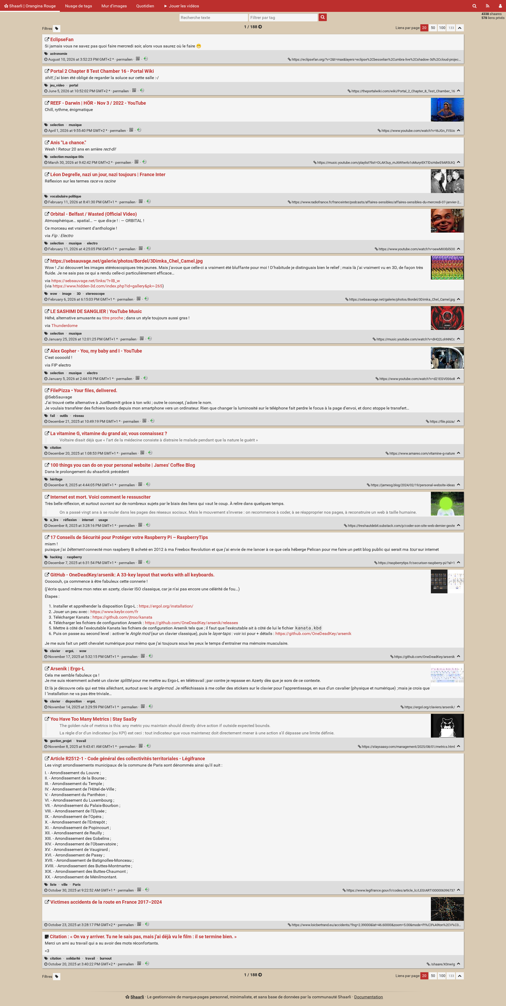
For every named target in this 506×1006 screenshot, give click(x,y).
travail (81, 741)
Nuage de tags (78, 5)
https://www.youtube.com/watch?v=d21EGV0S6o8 (417, 379)
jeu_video (57, 85)
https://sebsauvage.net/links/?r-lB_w (85, 280)
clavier (55, 651)
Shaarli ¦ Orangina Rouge (32, 5)
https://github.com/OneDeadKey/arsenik (313, 633)
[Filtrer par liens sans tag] (56, 28)
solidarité (73, 958)
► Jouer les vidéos (181, 5)
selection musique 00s (67, 157)
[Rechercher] (474, 6)
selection (57, 125)
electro (92, 243)
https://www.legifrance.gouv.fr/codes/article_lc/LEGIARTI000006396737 (401, 890)
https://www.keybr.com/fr (114, 611)
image (66, 294)
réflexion (70, 520)
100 (442, 28)
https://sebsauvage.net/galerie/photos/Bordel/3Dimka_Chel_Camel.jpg (402, 299)
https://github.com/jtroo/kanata (122, 617)
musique (75, 125)
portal (73, 85)
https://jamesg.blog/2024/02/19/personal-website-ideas (413, 485)
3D (79, 294)
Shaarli (137, 996)
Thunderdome (64, 325)
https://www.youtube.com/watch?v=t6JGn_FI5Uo (418, 131)
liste (53, 885)
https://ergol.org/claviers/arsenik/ (430, 707)
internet (88, 520)
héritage (56, 479)
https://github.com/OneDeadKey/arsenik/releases (191, 622)
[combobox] (283, 17)
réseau (78, 416)
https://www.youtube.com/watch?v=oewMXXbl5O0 (417, 249)
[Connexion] (500, 6)
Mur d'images (114, 5)
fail (52, 416)
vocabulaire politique (65, 196)
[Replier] (459, 90)
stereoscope (95, 294)
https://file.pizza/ (442, 421)
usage (103, 520)
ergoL (69, 651)
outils (64, 416)
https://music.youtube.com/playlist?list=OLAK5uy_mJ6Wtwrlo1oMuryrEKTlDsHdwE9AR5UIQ (386, 163)
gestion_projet (60, 741)
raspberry (74, 557)
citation (55, 448)
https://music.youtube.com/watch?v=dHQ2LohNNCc (416, 339)
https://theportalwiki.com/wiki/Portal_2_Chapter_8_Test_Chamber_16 (403, 91)
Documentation (368, 996)
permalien (90, 59)
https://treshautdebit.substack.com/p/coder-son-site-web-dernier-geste (401, 526)
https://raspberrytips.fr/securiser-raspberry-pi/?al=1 (416, 563)
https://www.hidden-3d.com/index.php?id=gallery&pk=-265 (107, 285)
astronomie (58, 54)
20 (424, 28)
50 (433, 28)
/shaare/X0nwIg (443, 964)
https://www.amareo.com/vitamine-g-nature (422, 453)
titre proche (112, 317)
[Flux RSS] (488, 6)
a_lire (54, 520)
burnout (105, 958)
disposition (73, 701)
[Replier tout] (460, 27)
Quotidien (145, 5)
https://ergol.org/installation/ (166, 606)
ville (64, 885)
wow (53, 294)
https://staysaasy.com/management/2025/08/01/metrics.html (408, 747)
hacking (56, 557)
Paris (77, 885)
